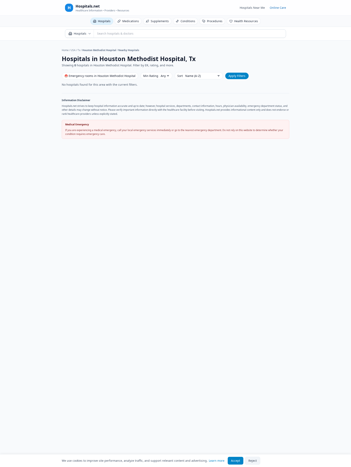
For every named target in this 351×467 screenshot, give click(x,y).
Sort (180, 76)
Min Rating (150, 76)
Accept (235, 461)
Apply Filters (237, 76)
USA (73, 50)
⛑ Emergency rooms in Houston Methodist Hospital (99, 76)
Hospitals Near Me (252, 8)
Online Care (278, 8)
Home (65, 50)
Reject (252, 461)
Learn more (216, 461)
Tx (79, 50)
